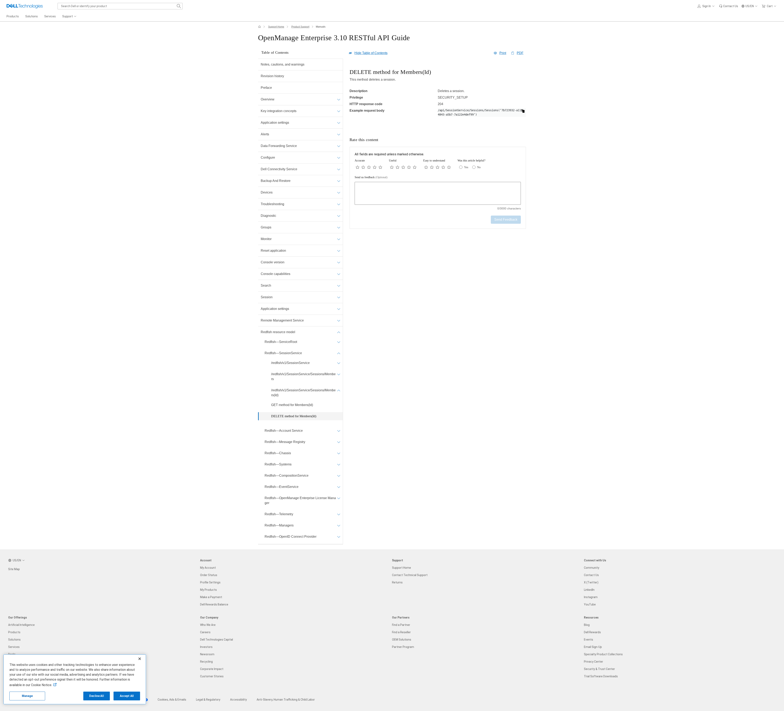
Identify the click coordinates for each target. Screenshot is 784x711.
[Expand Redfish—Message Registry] (338, 442)
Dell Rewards (592, 632)
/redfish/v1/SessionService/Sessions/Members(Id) (303, 392)
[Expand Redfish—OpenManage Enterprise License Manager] (338, 498)
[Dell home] (259, 26)
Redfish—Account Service (284, 430)
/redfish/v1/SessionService (290, 363)
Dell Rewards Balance (214, 604)
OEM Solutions (401, 639)
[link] (728, 6)
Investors (206, 647)
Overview (267, 99)
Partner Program (403, 647)
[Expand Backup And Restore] (338, 180)
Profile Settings (210, 582)
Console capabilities (275, 274)
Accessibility (238, 699)
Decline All (96, 696)
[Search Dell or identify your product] (179, 6)
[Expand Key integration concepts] (338, 111)
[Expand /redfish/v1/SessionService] (338, 363)
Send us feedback (371, 177)
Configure (268, 157)
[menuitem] (69, 16)
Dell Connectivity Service (279, 169)
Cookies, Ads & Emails (172, 699)
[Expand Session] (338, 297)
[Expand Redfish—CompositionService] (338, 475)
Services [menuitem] (50, 16)
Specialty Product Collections (603, 654)
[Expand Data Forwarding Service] (338, 146)
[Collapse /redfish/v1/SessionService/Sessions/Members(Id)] (338, 390)
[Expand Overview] (338, 99)
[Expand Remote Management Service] (338, 320)
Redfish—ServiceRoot (281, 342)
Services (14, 647)
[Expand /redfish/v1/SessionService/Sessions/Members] (338, 374)
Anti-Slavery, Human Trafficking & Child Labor (286, 699)
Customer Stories (212, 676)
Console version (272, 262)
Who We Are (208, 624)
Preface (266, 87)
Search (266, 285)
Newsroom (207, 654)
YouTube (590, 604)
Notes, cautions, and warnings (282, 64)
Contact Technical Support (410, 575)
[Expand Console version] (338, 262)
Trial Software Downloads (601, 676)
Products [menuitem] (13, 16)
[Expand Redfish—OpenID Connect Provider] (338, 536)
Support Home (276, 26)
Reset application (273, 250)
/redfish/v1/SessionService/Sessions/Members (303, 376)
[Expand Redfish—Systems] (338, 464)
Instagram (591, 597)
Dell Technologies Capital (216, 639)
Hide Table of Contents (371, 53)
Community (591, 567)
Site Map (14, 569)
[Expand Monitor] (338, 239)
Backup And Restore (276, 180)
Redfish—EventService (281, 486)
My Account (208, 567)
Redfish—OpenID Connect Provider (290, 536)
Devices (267, 192)
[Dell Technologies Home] (25, 6)
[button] (706, 6)
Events (588, 639)
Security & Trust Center (599, 669)
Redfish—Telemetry (279, 514)
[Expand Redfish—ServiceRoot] (338, 341)
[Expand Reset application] (338, 250)
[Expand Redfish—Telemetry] (338, 514)
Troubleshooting (272, 204)
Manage (27, 696)
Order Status (208, 575)
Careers (205, 632)
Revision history (272, 76)
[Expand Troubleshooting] (338, 204)
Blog (587, 624)
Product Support (300, 26)
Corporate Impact (211, 669)
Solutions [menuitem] (31, 16)
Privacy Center (593, 661)
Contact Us (591, 575)
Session (267, 297)
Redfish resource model (278, 332)
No (479, 167)
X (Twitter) (591, 582)
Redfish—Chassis (278, 453)
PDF (520, 53)
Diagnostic (268, 215)
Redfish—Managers (279, 525)
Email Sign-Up (593, 647)
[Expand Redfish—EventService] (338, 486)
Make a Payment (211, 597)
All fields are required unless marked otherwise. (389, 154)
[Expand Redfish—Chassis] (338, 453)
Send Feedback (505, 219)
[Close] (139, 658)
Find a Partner (401, 624)
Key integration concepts (278, 111)
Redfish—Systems (278, 464)
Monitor (266, 239)
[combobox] (120, 6)
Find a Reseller (401, 632)
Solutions (14, 639)
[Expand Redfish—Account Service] (338, 430)
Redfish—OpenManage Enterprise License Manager (300, 500)
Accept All (127, 696)
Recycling (206, 661)
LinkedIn (589, 589)
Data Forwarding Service (279, 146)
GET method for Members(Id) (292, 405)
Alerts (265, 134)
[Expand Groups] (338, 227)
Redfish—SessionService (283, 353)
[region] (437, 96)
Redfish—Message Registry (285, 442)
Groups (266, 227)
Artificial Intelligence (21, 624)
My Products (208, 589)
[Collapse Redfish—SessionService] (338, 353)
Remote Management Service (282, 320)
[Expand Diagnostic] (338, 215)
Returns (397, 582)
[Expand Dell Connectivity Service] (338, 169)
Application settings (275, 122)
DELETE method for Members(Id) (293, 416)
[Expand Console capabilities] (338, 273)
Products (14, 632)
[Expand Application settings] (338, 122)
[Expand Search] (338, 285)
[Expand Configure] (338, 157)
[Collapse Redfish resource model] (338, 332)
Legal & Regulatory (208, 699)
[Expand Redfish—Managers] (338, 525)
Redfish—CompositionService (286, 475)
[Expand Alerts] (338, 134)
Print (502, 53)
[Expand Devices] (338, 192)
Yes (466, 167)
